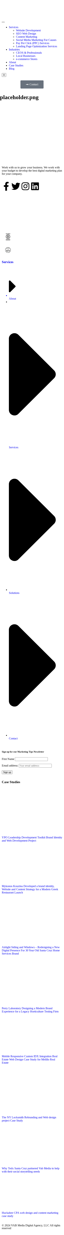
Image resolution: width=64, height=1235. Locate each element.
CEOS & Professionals (29, 52)
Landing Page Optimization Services (36, 46)
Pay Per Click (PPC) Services (32, 43)
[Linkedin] (35, 186)
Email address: (10, 765)
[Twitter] (15, 186)
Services (13, 27)
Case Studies (16, 65)
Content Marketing (26, 36)
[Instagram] (25, 186)
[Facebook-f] (6, 186)
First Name (8, 758)
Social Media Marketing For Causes (36, 39)
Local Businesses (25, 55)
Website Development (28, 30)
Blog (11, 68)
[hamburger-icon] (3, 22)
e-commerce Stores (26, 59)
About (12, 62)
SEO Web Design (26, 33)
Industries (14, 49)
